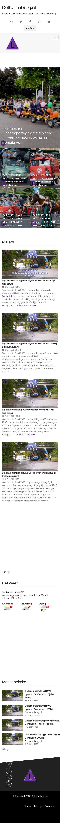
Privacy (38, 806)
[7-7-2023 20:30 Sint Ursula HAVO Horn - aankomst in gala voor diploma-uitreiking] (45, 169)
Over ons (49, 806)
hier (34, 305)
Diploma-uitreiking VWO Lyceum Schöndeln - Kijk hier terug (28, 411)
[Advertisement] (30, 538)
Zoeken (30, 28)
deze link (31, 434)
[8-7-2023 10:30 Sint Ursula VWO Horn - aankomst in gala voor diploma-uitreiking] (15, 169)
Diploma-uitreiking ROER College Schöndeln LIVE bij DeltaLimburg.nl (29, 474)
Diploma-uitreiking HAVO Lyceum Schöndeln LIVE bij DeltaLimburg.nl (29, 345)
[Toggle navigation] (55, 37)
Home (28, 806)
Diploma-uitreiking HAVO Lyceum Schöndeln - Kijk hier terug (28, 282)
